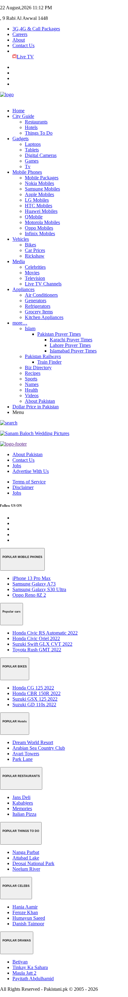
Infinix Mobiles (40, 233)
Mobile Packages (41, 177)
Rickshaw (34, 255)
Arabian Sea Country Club (38, 748)
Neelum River (26, 869)
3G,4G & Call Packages (36, 28)
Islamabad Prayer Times (73, 350)
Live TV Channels (43, 283)
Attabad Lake (25, 857)
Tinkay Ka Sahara (30, 967)
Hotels (31, 127)
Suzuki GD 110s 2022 (34, 704)
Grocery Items (39, 311)
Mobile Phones (27, 172)
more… (19, 323)
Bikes (30, 244)
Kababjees (22, 803)
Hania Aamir (25, 906)
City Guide (23, 116)
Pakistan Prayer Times (59, 334)
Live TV (25, 56)
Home (18, 110)
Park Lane (22, 759)
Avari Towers (25, 753)
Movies (32, 272)
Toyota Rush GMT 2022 (36, 649)
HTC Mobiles (38, 205)
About (18, 40)
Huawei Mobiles (41, 211)
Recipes (32, 373)
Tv (27, 166)
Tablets (32, 149)
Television (35, 278)
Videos (32, 395)
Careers (19, 34)
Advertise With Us (30, 471)
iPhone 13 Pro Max (31, 578)
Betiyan (20, 961)
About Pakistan (40, 401)
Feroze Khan (25, 912)
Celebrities (35, 267)
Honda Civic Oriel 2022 (36, 638)
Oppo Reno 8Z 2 (29, 595)
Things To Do (39, 133)
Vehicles (20, 239)
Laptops (33, 144)
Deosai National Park (33, 863)
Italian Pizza (24, 814)
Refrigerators (37, 306)
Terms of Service (29, 481)
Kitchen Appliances (44, 317)
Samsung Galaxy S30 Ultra (39, 589)
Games (32, 161)
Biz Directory (38, 367)
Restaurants (36, 121)
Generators (35, 300)
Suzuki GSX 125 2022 (34, 699)
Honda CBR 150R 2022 (36, 693)
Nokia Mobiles (39, 183)
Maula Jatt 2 (24, 973)
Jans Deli (21, 797)
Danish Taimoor (28, 923)
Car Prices (35, 250)
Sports (31, 378)
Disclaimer (23, 487)
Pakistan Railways (43, 356)
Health (31, 390)
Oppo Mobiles (39, 228)
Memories (22, 808)
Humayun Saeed (28, 918)
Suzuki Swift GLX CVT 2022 (42, 644)
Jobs (16, 465)
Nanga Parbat (25, 852)
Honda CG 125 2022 (33, 687)
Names (32, 384)
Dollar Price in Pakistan (35, 406)
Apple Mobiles (39, 194)
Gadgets (20, 138)
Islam (30, 328)
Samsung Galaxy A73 (34, 583)
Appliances (23, 289)
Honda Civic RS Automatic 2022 (45, 632)
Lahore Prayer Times (70, 345)
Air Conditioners (41, 295)
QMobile (34, 216)
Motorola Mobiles (42, 222)
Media (18, 261)
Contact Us (23, 45)
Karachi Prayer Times (71, 339)
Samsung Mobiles (42, 188)
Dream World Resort (32, 742)
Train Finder (49, 362)
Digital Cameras (41, 155)
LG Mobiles (37, 200)
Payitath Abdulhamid (33, 978)
